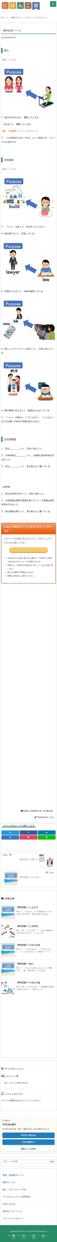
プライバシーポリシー (13, 1218)
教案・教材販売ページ (13, 1175)
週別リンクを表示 (28, 1149)
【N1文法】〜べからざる (28, 944)
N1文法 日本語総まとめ (37, 17)
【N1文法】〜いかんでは (28, 982)
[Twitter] (10, 832)
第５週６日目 (48, 811)
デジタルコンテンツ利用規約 (16, 1196)
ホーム (5, 17)
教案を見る (18, 17)
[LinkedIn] (47, 832)
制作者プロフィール (12, 1211)
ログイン (25, 1100)
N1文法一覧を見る (28, 1135)
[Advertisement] (23, 695)
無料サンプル (9, 1182)
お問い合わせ (9, 1204)
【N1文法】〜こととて (27, 907)
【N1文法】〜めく (25, 963)
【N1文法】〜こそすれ (27, 926)
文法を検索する (28, 1142)
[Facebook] (28, 832)
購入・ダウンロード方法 (14, 1189)
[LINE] (47, 837)
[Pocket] (28, 837)
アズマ (51, 817)
